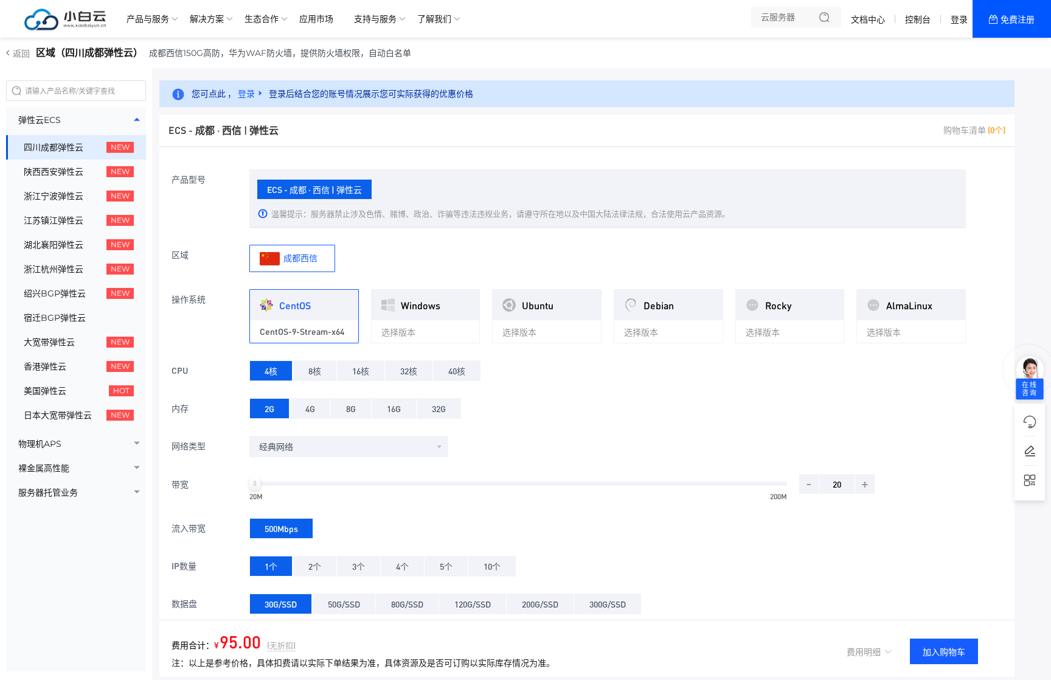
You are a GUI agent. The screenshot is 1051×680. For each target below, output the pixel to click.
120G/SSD (472, 603)
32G (439, 408)
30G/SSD (281, 603)
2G (269, 408)
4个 (402, 566)
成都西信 (299, 257)
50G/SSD (344, 603)
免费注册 (1018, 19)
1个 (271, 566)
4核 (271, 370)
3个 (358, 566)
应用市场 (316, 18)
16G (394, 408)
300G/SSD (607, 603)
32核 (408, 370)
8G (351, 408)
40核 (456, 370)
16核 (360, 370)
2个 (314, 566)
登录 (959, 19)
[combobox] (349, 446)
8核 (314, 370)
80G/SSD (407, 603)
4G (310, 408)
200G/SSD (540, 603)
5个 (446, 566)
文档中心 (868, 19)
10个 (492, 566)
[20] (254, 483)
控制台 (918, 19)
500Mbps (281, 528)
